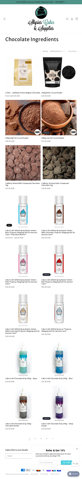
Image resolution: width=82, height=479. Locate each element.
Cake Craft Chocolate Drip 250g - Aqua (21, 378)
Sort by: (45, 51)
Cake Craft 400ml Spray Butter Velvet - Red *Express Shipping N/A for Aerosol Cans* (57, 282)
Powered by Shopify (23, 474)
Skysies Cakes (13, 474)
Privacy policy (44, 474)
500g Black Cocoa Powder (51, 93)
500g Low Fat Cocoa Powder (52, 138)
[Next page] (52, 438)
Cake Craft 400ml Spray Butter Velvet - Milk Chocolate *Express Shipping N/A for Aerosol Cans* (58, 233)
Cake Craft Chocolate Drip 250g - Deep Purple (57, 425)
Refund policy (34, 474)
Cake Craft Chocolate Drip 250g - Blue (57, 378)
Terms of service (54, 474)
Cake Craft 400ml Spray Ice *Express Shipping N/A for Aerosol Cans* (56, 330)
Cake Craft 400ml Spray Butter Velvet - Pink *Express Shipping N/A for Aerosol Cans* (21, 282)
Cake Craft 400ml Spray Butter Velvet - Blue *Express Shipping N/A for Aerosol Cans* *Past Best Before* (21, 233)
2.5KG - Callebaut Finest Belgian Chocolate (22, 93)
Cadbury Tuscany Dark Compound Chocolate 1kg (55, 184)
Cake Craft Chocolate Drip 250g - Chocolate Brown (18, 425)
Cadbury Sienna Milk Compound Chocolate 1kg (22, 184)
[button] (4, 19)
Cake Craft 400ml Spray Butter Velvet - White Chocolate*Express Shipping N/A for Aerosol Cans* (22, 331)
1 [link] (29, 438)
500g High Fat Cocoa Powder (17, 138)
